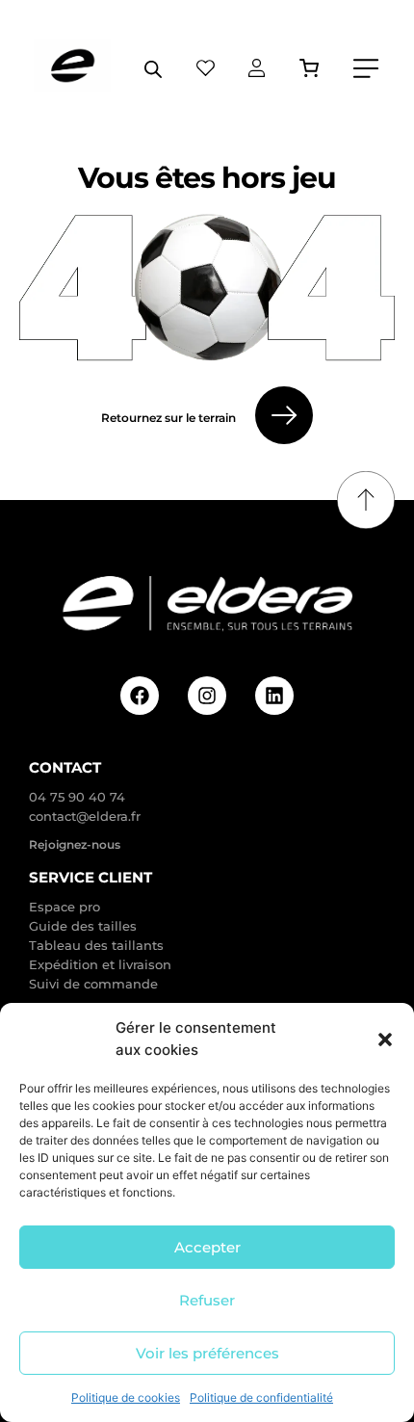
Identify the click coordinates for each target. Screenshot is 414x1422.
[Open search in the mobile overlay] (153, 69)
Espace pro (64, 906)
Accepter (207, 1247)
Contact (65, 767)
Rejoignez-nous (74, 844)
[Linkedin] (274, 695)
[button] (385, 1039)
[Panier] (309, 68)
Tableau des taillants (96, 945)
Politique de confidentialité (261, 1397)
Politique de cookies (125, 1397)
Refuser (207, 1300)
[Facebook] (139, 695)
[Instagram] (207, 695)
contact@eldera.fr (85, 816)
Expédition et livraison (100, 964)
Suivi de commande (93, 983)
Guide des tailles (83, 926)
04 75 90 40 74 (77, 796)
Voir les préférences (207, 1353)
